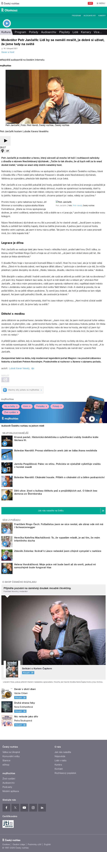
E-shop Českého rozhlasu (20, 582)
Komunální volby (11, 756)
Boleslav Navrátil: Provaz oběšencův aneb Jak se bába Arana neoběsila (55, 450)
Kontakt (59, 769)
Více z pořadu (11, 520)
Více (98, 32)
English (47, 844)
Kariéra (58, 764)
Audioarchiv (90, 16)
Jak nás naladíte (63, 752)
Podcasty (7, 787)
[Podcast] (2, 151)
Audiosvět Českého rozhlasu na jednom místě (22, 426)
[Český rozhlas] (10, 3)
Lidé (75, 32)
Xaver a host (7, 52)
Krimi (25, 406)
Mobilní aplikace (11, 791)
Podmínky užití (34, 844)
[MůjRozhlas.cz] (5, 66)
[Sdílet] (7, 151)
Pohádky (40, 406)
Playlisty (64, 32)
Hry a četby (9, 406)
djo (32, 368)
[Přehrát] (5, 141)
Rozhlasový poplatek (65, 773)
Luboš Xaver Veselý (19, 368)
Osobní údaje (19, 844)
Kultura (6, 32)
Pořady (33, 32)
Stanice (6, 760)
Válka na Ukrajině (11, 752)
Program (76, 16)
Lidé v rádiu (61, 760)
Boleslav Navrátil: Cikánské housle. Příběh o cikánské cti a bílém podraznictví (59, 477)
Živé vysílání (10, 412)
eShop (6, 764)
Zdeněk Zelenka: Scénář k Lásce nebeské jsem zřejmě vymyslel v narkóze (57, 551)
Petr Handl (77, 206)
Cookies (6, 844)
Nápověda (60, 756)
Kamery (102, 16)
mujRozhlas (7, 399)
